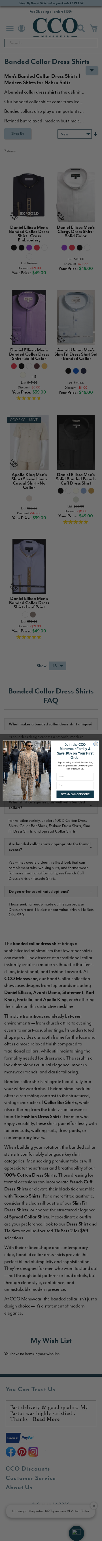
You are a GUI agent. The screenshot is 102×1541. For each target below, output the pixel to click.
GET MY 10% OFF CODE (75, 794)
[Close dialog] (96, 744)
